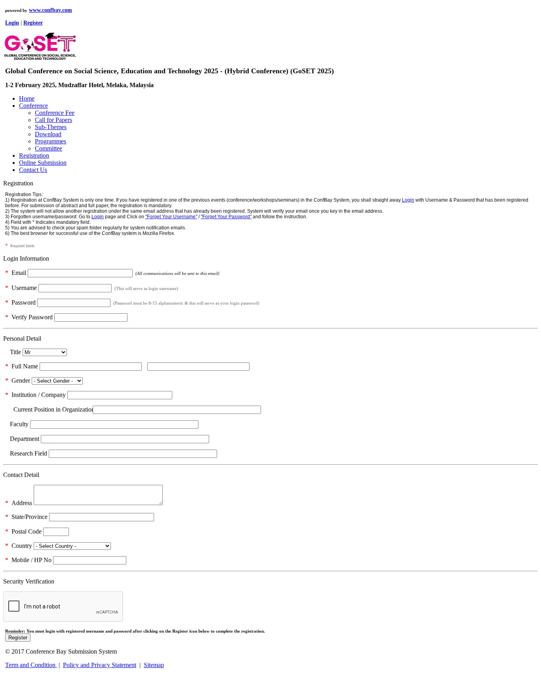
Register (17, 638)
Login (408, 200)
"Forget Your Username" (171, 216)
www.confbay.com (50, 10)
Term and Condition (31, 665)
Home (26, 98)
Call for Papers (53, 119)
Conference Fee (54, 112)
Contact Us (33, 169)
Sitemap (154, 665)
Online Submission (43, 162)
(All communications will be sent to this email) (176, 273)
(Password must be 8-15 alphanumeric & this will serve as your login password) (185, 303)
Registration (34, 155)
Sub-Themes (51, 127)
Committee (48, 148)
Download (48, 134)
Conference (33, 105)
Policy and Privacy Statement (99, 665)
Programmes (50, 141)
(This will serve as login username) (145, 288)
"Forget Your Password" (226, 216)
